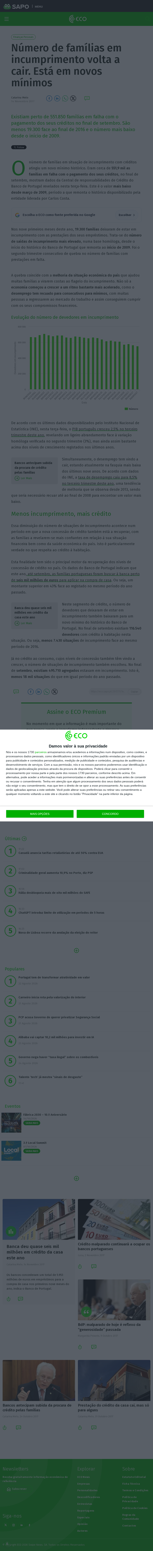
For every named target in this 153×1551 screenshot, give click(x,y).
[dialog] (76, 775)
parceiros (41, 752)
